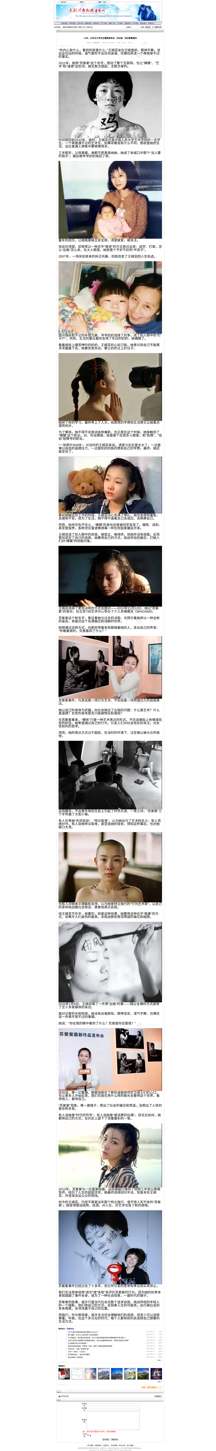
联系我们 (143, 23)
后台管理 (114, 1445)
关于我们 (135, 23)
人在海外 (120, 23)
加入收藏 (130, 1445)
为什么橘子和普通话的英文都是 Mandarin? (83, 1332)
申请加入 (151, 23)
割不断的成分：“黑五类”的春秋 (79, 1354)
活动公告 (80, 23)
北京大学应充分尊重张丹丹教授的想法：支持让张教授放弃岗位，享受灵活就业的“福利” (98, 1340)
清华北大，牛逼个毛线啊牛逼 (78, 1349)
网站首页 (65, 23)
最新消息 (88, 23)
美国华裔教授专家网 (70, 27)
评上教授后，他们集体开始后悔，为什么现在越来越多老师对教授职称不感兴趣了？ (97, 1338)
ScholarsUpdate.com (109, 1450)
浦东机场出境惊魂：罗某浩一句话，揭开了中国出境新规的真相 (90, 1346)
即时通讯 (72, 23)
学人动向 (104, 23)
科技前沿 (96, 23)
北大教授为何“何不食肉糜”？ (78, 1343)
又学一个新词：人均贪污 (76, 1352)
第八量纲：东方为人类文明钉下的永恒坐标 (83, 1335)
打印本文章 (64, 1396)
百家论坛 (89, 27)
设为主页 (122, 1445)
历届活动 (128, 23)
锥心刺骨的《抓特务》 (76, 1357)
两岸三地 (112, 23)
